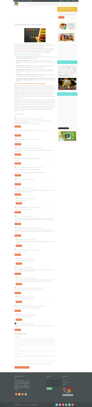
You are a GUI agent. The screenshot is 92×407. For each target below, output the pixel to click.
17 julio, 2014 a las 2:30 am (37, 118)
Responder (17, 126)
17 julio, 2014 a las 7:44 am (40, 130)
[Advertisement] (35, 15)
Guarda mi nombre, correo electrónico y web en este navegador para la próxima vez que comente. (34, 363)
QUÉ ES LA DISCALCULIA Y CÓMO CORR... (23, 130)
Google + (69, 0)
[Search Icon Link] (77, 4)
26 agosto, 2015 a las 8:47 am (30, 314)
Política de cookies (66, 382)
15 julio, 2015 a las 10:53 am (29, 239)
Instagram (30, 0)
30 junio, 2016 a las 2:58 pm (28, 323)
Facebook (18, 0)
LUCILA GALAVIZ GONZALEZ (23, 118)
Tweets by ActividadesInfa (63, 127)
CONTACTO (73, 4)
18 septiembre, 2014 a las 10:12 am (35, 167)
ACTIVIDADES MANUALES (48, 4)
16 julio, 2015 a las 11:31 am (29, 277)
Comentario (17, 336)
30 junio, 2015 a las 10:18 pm (37, 288)
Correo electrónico (18, 353)
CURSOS (57, 4)
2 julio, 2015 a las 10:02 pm (29, 297)
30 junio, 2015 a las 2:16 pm (29, 258)
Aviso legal (65, 380)
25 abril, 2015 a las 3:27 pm (36, 228)
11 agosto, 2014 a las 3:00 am (34, 158)
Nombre (16, 348)
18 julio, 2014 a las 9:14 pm (33, 139)
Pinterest (75, 0)
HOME (28, 4)
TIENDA (62, 4)
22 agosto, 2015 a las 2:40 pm (39, 305)
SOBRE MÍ (68, 4)
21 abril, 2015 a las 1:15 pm (30, 188)
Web (15, 358)
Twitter (24, 0)
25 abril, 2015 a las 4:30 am (28, 216)
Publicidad (65, 384)
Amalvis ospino (20, 139)
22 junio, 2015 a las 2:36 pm (34, 249)
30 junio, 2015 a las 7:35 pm (28, 267)
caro (18, 267)
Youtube (62, 0)
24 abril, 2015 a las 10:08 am (35, 207)
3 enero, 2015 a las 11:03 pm (28, 179)
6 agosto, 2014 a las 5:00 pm (37, 148)
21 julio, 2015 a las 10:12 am (29, 198)
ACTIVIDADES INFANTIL (36, 4)
